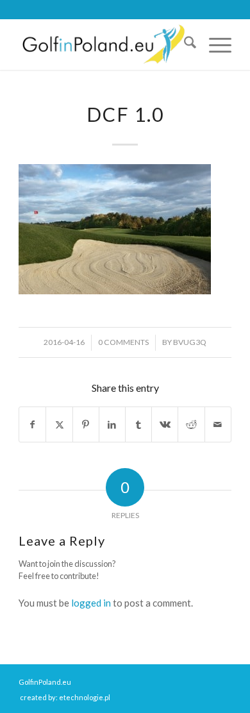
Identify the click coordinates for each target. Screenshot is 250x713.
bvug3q (189, 342)
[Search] (183, 44)
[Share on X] (59, 424)
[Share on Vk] (165, 424)
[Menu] (213, 44)
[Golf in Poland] (103, 44)
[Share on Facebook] (32, 424)
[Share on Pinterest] (86, 424)
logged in (91, 602)
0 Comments (123, 342)
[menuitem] (183, 44)
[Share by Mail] (218, 424)
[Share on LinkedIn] (112, 424)
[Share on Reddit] (191, 424)
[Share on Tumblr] (138, 424)
